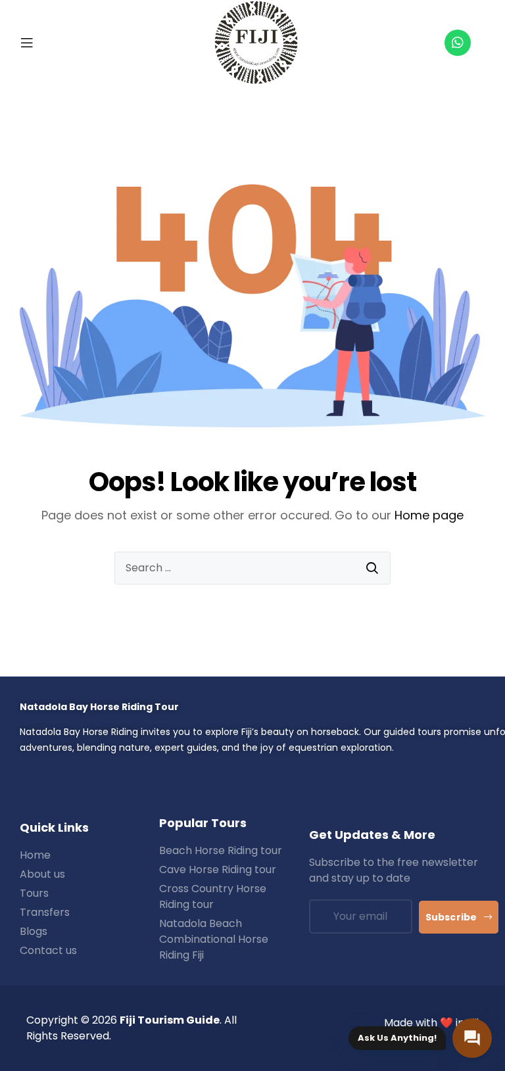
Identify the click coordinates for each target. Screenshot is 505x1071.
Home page (429, 515)
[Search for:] (252, 568)
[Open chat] (472, 1038)
